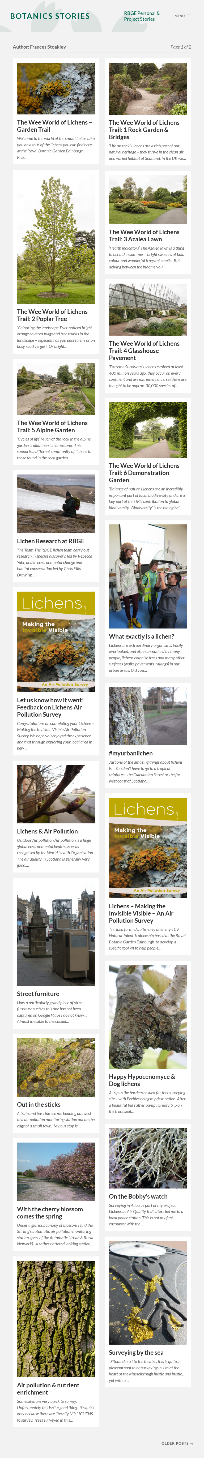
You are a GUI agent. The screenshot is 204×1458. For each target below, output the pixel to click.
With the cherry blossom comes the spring (50, 1212)
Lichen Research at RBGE (50, 541)
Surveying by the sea (136, 1352)
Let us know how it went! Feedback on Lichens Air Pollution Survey (50, 707)
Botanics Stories (50, 15)
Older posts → (178, 1443)
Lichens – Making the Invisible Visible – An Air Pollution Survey (141, 913)
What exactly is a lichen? (141, 636)
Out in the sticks (39, 1104)
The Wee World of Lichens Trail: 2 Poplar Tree (52, 315)
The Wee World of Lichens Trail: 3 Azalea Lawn (144, 235)
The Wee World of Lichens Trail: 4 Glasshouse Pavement (144, 350)
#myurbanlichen (131, 753)
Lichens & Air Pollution (47, 831)
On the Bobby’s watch (138, 1196)
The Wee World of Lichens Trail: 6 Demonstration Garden (144, 473)
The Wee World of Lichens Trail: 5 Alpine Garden (52, 426)
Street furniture (38, 993)
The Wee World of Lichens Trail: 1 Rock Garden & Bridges (144, 129)
